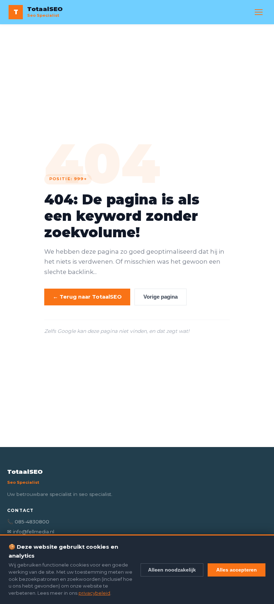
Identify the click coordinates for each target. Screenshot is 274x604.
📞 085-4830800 (28, 521)
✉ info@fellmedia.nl (30, 531)
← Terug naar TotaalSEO (87, 297)
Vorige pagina (160, 297)
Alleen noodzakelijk (172, 570)
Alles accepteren (236, 570)
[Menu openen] (258, 12)
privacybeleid (94, 593)
